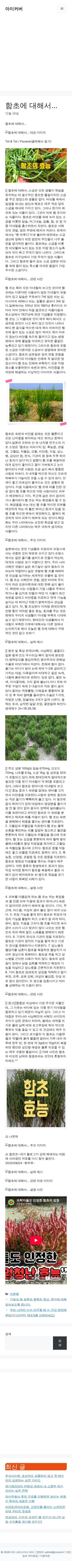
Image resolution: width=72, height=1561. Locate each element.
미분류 (14, 1294)
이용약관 (45, 1555)
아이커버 (14, 8)
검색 (8, 1334)
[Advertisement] (36, 55)
